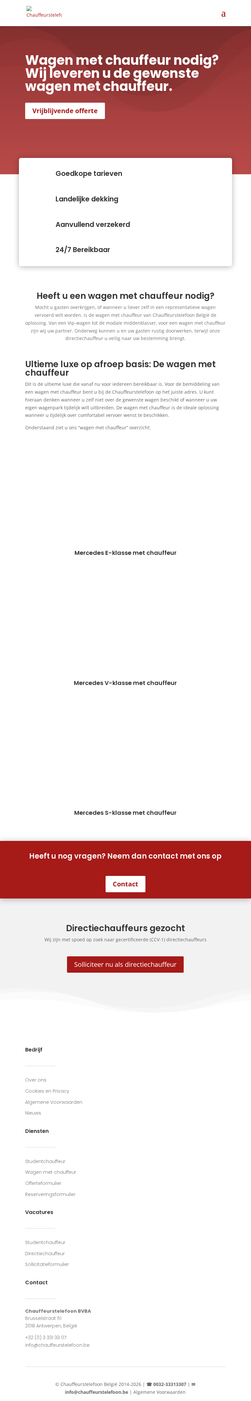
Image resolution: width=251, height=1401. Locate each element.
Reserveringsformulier (50, 1194)
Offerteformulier (43, 1183)
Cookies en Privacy (47, 1091)
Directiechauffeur (45, 1253)
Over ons (35, 1080)
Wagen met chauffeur (50, 1172)
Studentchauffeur (45, 1161)
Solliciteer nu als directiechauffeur (125, 964)
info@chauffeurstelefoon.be (57, 1345)
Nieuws (33, 1113)
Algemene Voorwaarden (53, 1102)
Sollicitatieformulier (47, 1264)
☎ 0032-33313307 (166, 1384)
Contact (125, 884)
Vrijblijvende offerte (65, 110)
